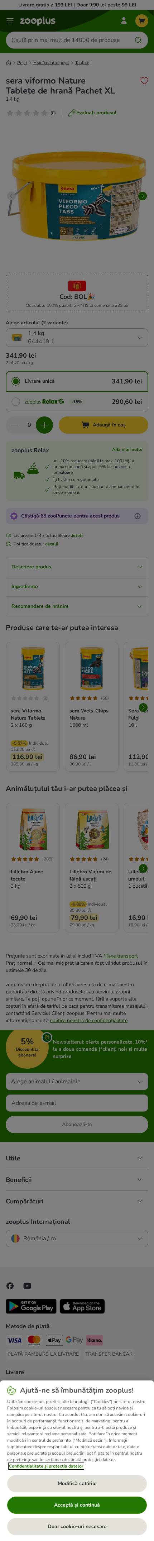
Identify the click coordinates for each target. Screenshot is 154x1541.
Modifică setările (77, 1483)
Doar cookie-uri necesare (77, 1526)
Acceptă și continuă (77, 1505)
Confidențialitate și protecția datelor (46, 1466)
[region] (77, 1460)
